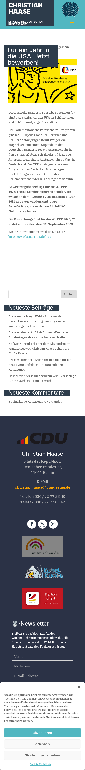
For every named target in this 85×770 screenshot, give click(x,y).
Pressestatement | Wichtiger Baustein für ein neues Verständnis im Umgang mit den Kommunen (39, 365)
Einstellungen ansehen (42, 755)
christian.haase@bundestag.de (42, 487)
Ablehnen (42, 744)
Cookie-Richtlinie (40, 764)
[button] (79, 687)
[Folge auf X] (42, 524)
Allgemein (61, 47)
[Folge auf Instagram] (53, 524)
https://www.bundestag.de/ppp (29, 237)
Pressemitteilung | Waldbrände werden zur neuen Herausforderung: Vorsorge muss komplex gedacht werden (38, 321)
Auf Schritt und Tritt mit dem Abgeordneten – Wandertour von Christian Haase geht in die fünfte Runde (40, 348)
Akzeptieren (42, 733)
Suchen (69, 294)
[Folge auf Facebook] (31, 524)
